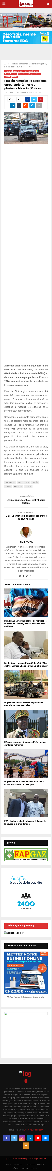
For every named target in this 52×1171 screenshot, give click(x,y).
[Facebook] (6, 1138)
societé (28, 486)
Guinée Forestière (11, 74)
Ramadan (18, 486)
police (8, 486)
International (30, 1165)
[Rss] (26, 1145)
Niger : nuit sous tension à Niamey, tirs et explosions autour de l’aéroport (24, 783)
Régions (16, 1168)
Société (14, 76)
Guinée (36, 71)
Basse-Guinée (17, 71)
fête (27, 482)
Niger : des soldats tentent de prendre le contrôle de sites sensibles (23, 704)
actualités (10, 482)
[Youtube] (38, 1138)
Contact (34, 1168)
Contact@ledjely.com (33, 1130)
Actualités (8, 71)
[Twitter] (14, 1138)
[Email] (45, 1138)
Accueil (7, 64)
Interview (40, 1165)
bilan (20, 482)
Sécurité (7, 76)
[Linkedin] (30, 1138)
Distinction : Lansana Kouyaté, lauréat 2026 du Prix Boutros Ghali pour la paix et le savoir (26, 664)
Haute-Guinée (22, 74)
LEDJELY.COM (13, 93)
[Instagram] (22, 1138)
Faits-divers (28, 71)
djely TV (25, 1168)
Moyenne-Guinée (34, 74)
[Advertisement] (26, 255)
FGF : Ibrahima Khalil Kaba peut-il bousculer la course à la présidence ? (25, 822)
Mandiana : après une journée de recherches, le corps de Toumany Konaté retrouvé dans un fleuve (25, 624)
